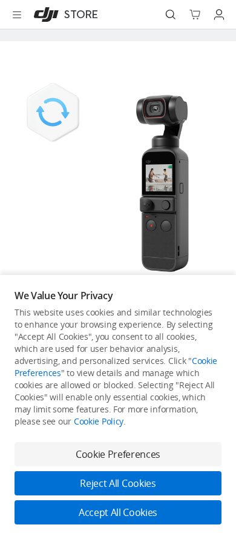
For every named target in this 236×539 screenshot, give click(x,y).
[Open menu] (17, 14)
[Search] (171, 14)
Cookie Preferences (118, 454)
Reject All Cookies (118, 483)
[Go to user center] (219, 14)
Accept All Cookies (118, 512)
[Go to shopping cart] (195, 14)
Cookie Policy (98, 421)
